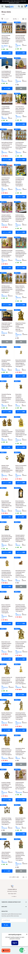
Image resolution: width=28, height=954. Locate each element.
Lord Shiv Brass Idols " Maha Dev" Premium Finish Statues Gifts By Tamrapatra (20, 110)
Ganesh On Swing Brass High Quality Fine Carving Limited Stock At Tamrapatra (7, 821)
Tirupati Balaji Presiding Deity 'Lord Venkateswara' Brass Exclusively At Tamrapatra (7, 110)
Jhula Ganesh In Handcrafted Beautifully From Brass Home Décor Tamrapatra (6, 855)
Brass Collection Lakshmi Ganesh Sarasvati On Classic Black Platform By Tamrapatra (6, 608)
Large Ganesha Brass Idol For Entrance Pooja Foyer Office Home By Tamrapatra (21, 786)
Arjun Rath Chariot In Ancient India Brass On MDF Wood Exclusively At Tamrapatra (7, 326)
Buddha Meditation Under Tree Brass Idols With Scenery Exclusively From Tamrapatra (7, 716)
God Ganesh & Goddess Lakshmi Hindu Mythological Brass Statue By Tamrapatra (21, 254)
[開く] (19, 6)
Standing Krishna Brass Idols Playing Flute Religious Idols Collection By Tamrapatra (21, 716)
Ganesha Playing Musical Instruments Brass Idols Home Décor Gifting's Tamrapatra (6, 398)
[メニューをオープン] (2, 6)
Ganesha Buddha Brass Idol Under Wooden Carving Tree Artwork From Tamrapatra (21, 39)
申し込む (6, 925)
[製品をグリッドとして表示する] (23, 19)
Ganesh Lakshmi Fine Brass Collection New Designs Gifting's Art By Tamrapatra (7, 363)
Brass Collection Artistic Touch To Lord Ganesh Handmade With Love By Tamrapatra (20, 290)
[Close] (27, 935)
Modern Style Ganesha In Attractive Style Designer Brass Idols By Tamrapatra (7, 469)
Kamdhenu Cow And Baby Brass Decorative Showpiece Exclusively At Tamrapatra (20, 182)
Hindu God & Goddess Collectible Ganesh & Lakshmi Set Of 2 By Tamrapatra (7, 433)
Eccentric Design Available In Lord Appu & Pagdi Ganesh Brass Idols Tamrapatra (7, 786)
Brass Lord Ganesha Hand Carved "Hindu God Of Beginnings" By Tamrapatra (21, 469)
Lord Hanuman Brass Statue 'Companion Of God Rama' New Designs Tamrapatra (21, 145)
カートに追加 (7, 88)
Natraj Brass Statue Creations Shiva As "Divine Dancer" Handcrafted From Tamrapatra (7, 145)
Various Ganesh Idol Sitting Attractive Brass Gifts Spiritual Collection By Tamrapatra (6, 39)
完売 (21, 88)
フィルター (6, 19)
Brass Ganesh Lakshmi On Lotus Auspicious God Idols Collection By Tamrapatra (7, 504)
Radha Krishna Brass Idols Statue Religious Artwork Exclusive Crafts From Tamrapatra (7, 751)
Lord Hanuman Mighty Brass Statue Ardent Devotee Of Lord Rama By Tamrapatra (6, 182)
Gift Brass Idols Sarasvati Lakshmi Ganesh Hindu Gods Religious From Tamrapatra (7, 289)
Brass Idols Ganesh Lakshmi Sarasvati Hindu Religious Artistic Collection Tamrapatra (21, 363)
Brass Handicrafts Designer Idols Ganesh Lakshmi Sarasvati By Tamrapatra (20, 821)
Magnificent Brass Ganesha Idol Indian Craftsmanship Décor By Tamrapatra (20, 327)
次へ (24, 877)
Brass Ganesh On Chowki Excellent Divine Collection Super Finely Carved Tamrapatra (21, 433)
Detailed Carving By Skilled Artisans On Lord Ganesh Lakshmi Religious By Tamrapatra (7, 254)
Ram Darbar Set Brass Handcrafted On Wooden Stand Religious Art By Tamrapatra (7, 538)
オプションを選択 (7, 53)
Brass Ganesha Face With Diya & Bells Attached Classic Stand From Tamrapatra (21, 504)
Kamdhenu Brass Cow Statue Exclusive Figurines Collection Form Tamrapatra (21, 751)
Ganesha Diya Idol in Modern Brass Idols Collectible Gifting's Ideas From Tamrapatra (21, 680)
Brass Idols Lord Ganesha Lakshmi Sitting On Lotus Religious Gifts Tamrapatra (6, 645)
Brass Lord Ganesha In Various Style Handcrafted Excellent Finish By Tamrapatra (21, 645)
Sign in (15, 943)
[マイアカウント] (22, 6)
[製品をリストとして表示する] (25, 19)
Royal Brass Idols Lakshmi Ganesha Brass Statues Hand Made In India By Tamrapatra (21, 608)
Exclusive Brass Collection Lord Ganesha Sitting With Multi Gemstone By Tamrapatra (20, 856)
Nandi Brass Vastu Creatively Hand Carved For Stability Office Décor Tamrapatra (21, 574)
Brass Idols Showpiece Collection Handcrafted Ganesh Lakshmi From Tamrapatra (21, 398)
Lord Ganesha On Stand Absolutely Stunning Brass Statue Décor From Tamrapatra (7, 74)
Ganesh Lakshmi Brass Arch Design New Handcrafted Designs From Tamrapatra (6, 218)
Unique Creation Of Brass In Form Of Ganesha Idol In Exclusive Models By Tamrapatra (7, 680)
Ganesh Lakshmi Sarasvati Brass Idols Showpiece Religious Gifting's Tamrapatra (20, 538)
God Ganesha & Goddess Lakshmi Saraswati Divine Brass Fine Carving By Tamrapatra (7, 574)
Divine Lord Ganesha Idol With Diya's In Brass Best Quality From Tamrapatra (21, 74)
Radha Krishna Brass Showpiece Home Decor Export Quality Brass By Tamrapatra (21, 218)
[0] (25, 6)
